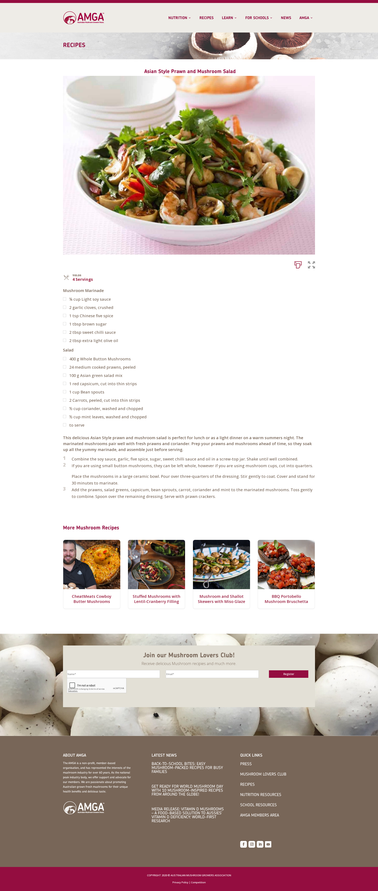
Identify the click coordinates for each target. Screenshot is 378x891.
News (286, 18)
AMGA (304, 18)
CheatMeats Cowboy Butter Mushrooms (91, 599)
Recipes (206, 18)
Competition (198, 882)
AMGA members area (259, 815)
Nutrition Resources (260, 794)
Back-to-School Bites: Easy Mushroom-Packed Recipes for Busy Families (187, 767)
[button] (311, 264)
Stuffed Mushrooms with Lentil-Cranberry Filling (156, 599)
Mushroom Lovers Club (263, 774)
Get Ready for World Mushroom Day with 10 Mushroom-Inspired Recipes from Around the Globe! (187, 790)
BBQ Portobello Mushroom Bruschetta (286, 599)
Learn (227, 18)
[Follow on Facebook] (243, 844)
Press (246, 763)
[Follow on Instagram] (251, 844)
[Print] (298, 264)
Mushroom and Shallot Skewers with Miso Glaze (221, 599)
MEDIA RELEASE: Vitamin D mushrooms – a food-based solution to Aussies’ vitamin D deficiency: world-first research (188, 814)
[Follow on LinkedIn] (260, 844)
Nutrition (177, 18)
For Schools (257, 18)
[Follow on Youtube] (268, 844)
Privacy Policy (180, 882)
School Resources (258, 804)
